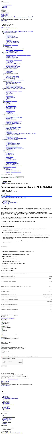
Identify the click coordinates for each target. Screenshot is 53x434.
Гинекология (6, 396)
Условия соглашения (13, 379)
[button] (17, 16)
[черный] (4, 330)
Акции (5, 423)
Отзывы (5, 6)
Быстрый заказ (15, 338)
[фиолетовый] (5, 324)
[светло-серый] (5, 329)
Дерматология (6, 399)
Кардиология (6, 402)
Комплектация (6, 201)
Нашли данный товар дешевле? (8, 318)
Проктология (6, 397)
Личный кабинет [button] (5, 14)
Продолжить (3, 366)
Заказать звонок (13, 27)
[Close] (1, 346)
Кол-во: (2, 333)
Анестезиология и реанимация (10, 398)
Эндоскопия (6, 411)
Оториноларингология (8, 404)
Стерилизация (6, 406)
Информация (6, 200)
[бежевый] (4, 326)
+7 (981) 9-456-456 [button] (5, 381)
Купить (15, 315)
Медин (5, 182)
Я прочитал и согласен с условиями (15, 379)
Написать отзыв (4, 343)
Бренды (5, 7)
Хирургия (5, 409)
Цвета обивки (4, 319)
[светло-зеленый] (6, 327)
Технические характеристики (10, 202)
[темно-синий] (5, 322)
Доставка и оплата (7, 5)
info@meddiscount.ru (5, 385)
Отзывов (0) (6, 203)
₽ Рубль (6, 12)
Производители (7, 422)
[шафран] (4, 320)
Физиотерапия (6, 408)
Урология (5, 407)
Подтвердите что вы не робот (9, 358)
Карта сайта (6, 420)
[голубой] (4, 331)
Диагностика (6, 401)
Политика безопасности (9, 417)
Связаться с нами (5, 382)
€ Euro (2, 12)
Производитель (7, 181)
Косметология (6, 403)
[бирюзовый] (5, 323)
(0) (5, 193)
